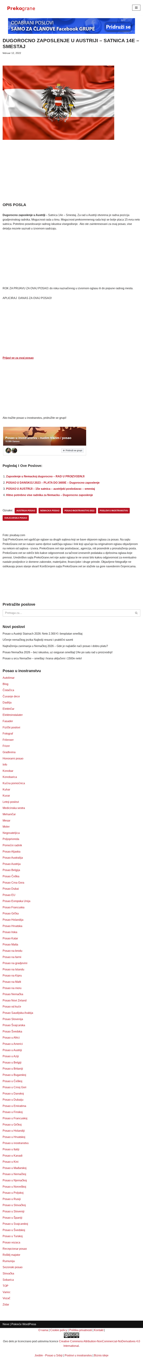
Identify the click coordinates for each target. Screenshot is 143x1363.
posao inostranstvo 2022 (80, 510)
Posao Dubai (11, 888)
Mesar (6, 820)
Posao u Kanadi (12, 1155)
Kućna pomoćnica (14, 783)
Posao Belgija (11, 870)
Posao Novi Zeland (15, 1000)
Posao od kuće (12, 1006)
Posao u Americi (13, 1043)
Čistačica (8, 690)
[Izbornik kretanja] (136, 8)
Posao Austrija (12, 863)
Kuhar (6, 789)
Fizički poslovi (11, 727)
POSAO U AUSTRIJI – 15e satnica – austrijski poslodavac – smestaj (50, 488)
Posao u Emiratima (14, 1105)
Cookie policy (58, 1330)
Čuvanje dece (11, 696)
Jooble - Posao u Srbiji (49, 1355)
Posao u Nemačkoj (14, 1174)
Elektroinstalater (13, 714)
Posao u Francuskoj (15, 1118)
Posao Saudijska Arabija (18, 1012)
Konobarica (10, 776)
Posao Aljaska (11, 851)
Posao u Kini (10, 1161)
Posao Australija (13, 857)
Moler (6, 826)
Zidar (6, 1304)
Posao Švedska (12, 1031)
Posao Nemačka (13, 994)
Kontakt (98, 1330)
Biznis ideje (101, 1355)
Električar (8, 708)
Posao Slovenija (13, 1019)
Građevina (9, 752)
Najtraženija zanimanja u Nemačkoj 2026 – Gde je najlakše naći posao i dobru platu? (55, 646)
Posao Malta (10, 944)
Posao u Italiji (11, 1149)
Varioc (6, 1292)
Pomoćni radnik (12, 845)
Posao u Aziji (11, 1056)
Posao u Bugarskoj (14, 1074)
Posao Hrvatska (12, 926)
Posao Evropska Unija (16, 901)
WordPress (29, 1324)
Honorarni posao (13, 758)
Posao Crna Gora (13, 882)
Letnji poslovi (11, 801)
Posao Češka (11, 876)
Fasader (8, 721)
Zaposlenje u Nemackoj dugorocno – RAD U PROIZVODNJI (45, 476)
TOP (5, 1285)
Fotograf (8, 733)
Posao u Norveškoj (14, 1186)
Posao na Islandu (13, 969)
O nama (43, 1330)
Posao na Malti (12, 981)
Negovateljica (11, 832)
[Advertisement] (71, 176)
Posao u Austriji (12, 1050)
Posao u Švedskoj (14, 1230)
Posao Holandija (13, 919)
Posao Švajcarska (14, 1025)
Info (5, 764)
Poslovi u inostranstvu (78, 1355)
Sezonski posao (12, 1267)
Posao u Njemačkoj (15, 1180)
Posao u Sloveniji (13, 1211)
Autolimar (8, 677)
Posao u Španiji (12, 1217)
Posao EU (9, 894)
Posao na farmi (12, 957)
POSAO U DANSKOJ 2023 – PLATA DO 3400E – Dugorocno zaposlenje (53, 482)
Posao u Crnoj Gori (14, 1087)
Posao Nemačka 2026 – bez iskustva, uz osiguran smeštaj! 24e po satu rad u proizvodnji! (57, 652)
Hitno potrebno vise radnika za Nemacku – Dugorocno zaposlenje (49, 495)
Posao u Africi (11, 1037)
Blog (5, 684)
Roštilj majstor (11, 1254)
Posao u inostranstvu (16, 1143)
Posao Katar (10, 938)
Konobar (8, 770)
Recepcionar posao (15, 1248)
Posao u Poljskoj (13, 1192)
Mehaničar (9, 814)
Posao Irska (10, 932)
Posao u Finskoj (13, 1112)
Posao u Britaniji (13, 1068)
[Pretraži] (136, 613)
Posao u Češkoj (12, 1081)
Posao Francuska (13, 907)
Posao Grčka (11, 913)
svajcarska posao (15, 518)
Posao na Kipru (12, 975)
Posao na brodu (12, 950)
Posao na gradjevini (15, 963)
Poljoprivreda (11, 839)
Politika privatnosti (80, 1330)
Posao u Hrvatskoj (14, 1136)
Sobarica (8, 1279)
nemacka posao (49, 510)
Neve (6, 1324)
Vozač (6, 1298)
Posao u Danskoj (13, 1093)
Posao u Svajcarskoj (15, 1223)
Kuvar (6, 795)
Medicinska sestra (14, 808)
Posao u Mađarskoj (15, 1168)
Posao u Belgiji (12, 1062)
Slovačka (8, 1273)
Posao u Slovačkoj (14, 1205)
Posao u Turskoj (13, 1236)
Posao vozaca (11, 1242)
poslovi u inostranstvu (114, 510)
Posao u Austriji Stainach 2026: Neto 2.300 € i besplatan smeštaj (42, 633)
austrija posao (25, 510)
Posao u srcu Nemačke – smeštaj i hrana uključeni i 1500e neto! (42, 658)
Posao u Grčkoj (12, 1124)
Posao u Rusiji (12, 1199)
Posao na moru (12, 988)
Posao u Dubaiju (13, 1099)
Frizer (6, 745)
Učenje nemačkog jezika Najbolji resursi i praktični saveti (38, 639)
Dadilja (7, 702)
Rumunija (9, 1261)
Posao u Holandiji (14, 1130)
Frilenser (8, 739)
